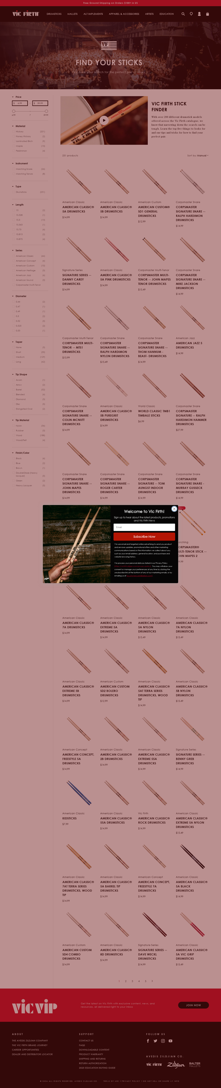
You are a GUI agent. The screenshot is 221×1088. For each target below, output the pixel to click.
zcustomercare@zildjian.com (139, 575)
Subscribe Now (144, 536)
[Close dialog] (174, 508)
